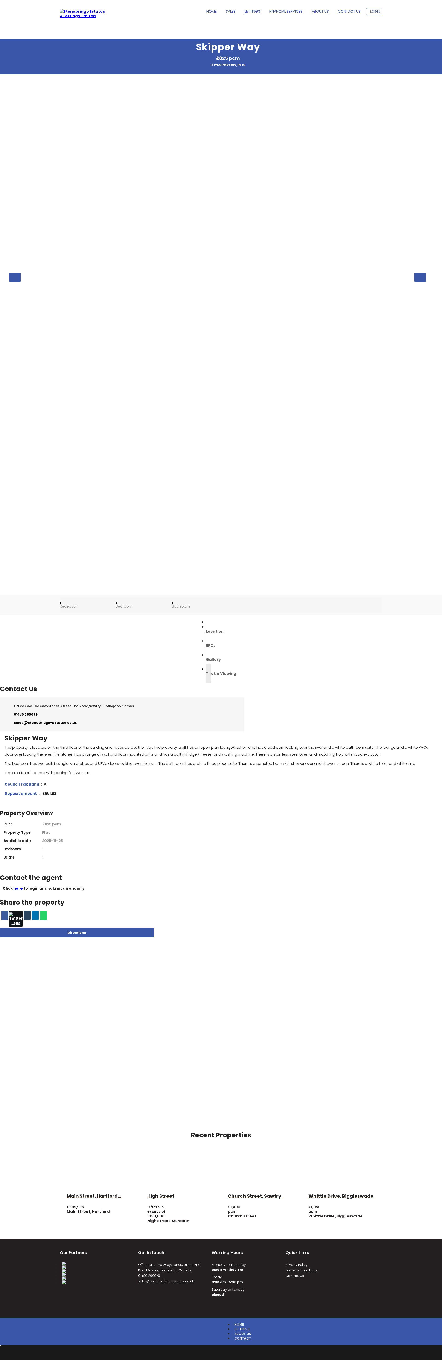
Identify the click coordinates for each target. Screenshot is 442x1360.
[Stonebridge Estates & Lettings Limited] (83, 13)
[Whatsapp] (43, 915)
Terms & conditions (301, 1270)
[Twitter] (16, 919)
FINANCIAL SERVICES (285, 11)
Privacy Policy (296, 1264)
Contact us (294, 1275)
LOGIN (374, 11)
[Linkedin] (35, 915)
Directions (76, 932)
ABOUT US (320, 11)
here (18, 888)
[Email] (27, 915)
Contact (242, 1338)
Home (239, 1324)
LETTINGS (252, 11)
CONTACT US (349, 11)
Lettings (241, 1329)
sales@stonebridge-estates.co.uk (45, 722)
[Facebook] (4, 915)
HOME (211, 11)
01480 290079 (26, 714)
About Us (242, 1333)
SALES (231, 11)
